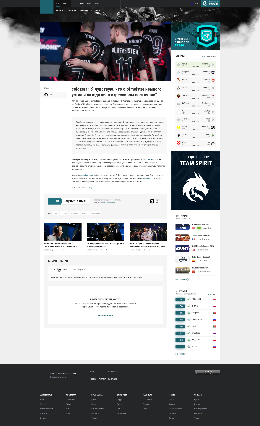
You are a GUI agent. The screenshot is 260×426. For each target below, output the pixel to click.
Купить (42, 399)
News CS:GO (94, 371)
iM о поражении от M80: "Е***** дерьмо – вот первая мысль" (105, 245)
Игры (68, 413)
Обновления (70, 399)
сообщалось (87, 175)
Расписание (121, 413)
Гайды (68, 409)
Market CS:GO (113, 371)
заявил (151, 160)
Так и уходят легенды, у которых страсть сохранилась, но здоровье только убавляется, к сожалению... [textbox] (97, 277)
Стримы (84, 10)
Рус (214, 295)
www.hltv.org (86, 188)
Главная (60, 10)
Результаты (211, 57)
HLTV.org (85, 213)
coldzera (64, 213)
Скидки (43, 418)
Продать (43, 404)
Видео (119, 404)
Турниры (95, 10)
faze (55, 213)
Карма (93, 379)
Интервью (96, 213)
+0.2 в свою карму (109, 202)
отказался (145, 178)
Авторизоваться (105, 315)
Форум (119, 399)
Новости (72, 10)
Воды (119, 409)
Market (65, 3)
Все (203, 57)
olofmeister (75, 213)
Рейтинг (102, 379)
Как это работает (46, 409)
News (58, 3)
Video (97, 3)
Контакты (112, 379)
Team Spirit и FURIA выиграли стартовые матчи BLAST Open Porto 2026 (60, 245)
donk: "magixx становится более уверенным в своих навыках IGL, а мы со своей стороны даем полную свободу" (147, 245)
